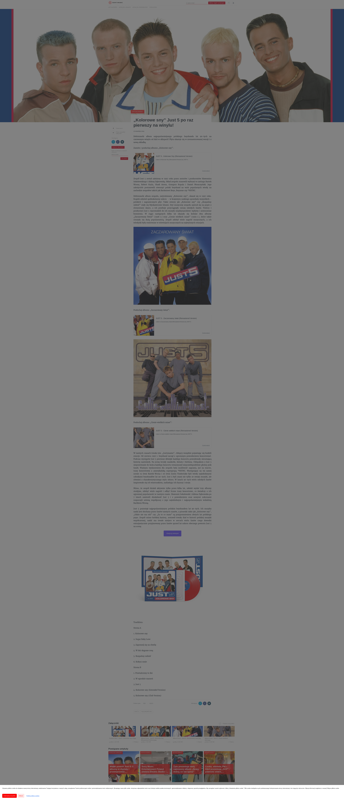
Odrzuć (21, 796)
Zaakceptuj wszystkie (9, 796)
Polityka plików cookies (32, 796)
